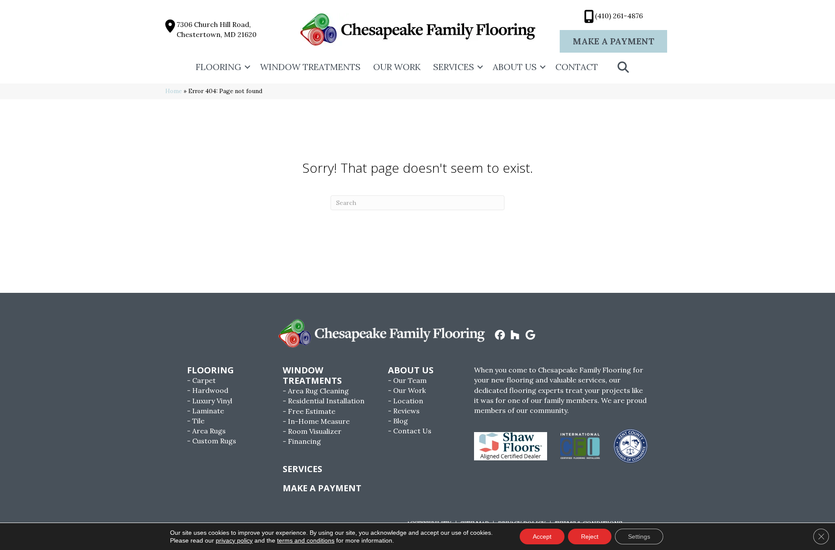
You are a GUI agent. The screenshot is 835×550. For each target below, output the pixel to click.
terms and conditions (305, 540)
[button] (247, 67)
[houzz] (515, 335)
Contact (576, 66)
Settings (639, 536)
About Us (515, 66)
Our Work (397, 66)
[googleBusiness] (530, 335)
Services (453, 66)
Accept (542, 536)
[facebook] (500, 335)
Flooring (218, 66)
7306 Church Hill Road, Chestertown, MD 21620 (217, 29)
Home (173, 91)
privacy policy (234, 540)
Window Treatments (310, 66)
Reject (589, 536)
